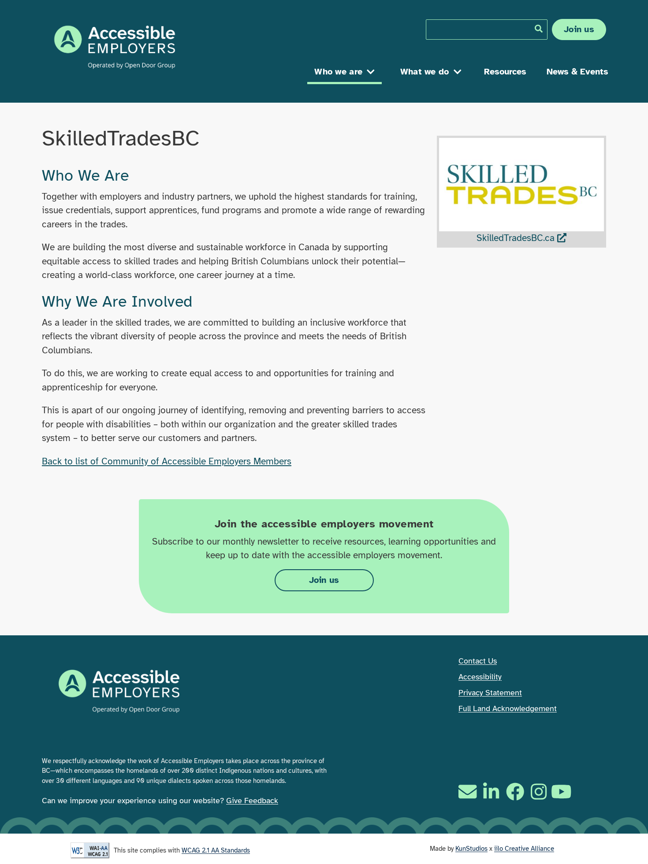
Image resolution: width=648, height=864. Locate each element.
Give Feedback (252, 800)
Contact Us (477, 661)
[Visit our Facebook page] (515, 791)
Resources (505, 71)
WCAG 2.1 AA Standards (216, 850)
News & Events (577, 71)
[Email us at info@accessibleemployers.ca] (468, 791)
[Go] (538, 29)
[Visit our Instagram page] (539, 791)
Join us (579, 29)
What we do (424, 71)
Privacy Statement (490, 692)
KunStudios (471, 849)
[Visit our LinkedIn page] (491, 791)
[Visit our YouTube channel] (562, 791)
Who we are (338, 71)
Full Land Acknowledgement (507, 708)
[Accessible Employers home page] (114, 47)
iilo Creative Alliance (524, 849)
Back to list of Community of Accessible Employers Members (166, 461)
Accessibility (480, 677)
